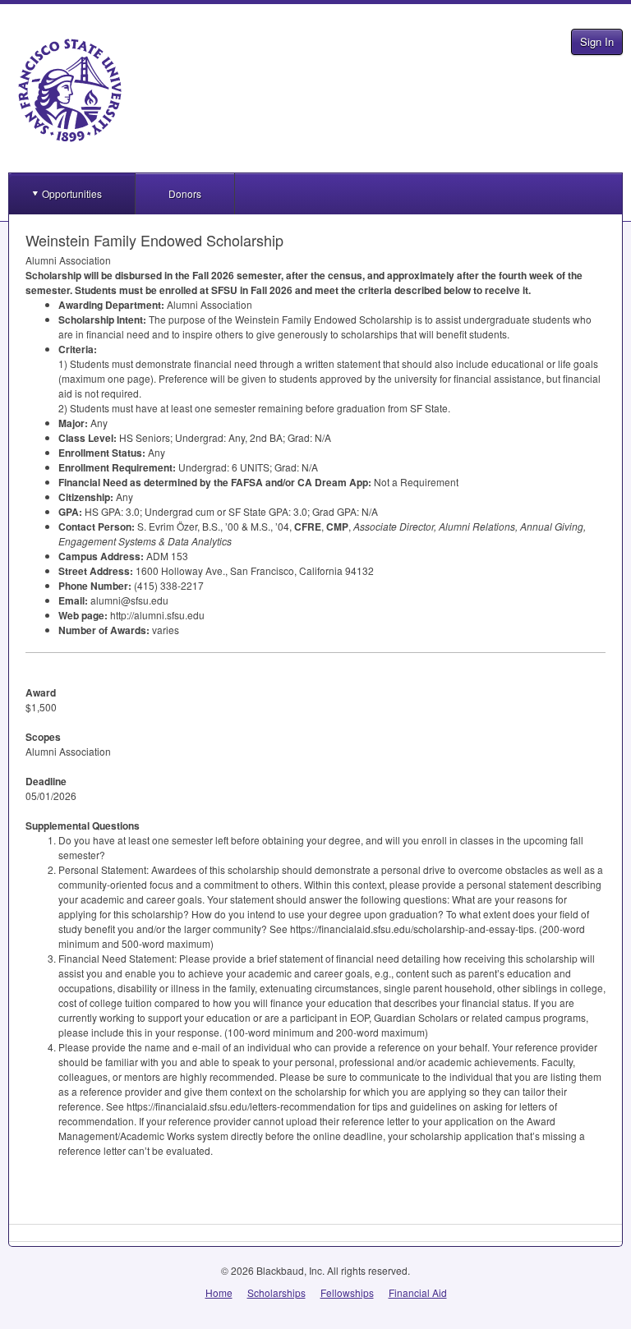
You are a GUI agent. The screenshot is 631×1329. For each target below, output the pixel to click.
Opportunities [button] (72, 193)
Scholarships (276, 1292)
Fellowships (347, 1292)
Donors (184, 193)
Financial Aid (418, 1292)
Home (219, 1292)
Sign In (597, 41)
